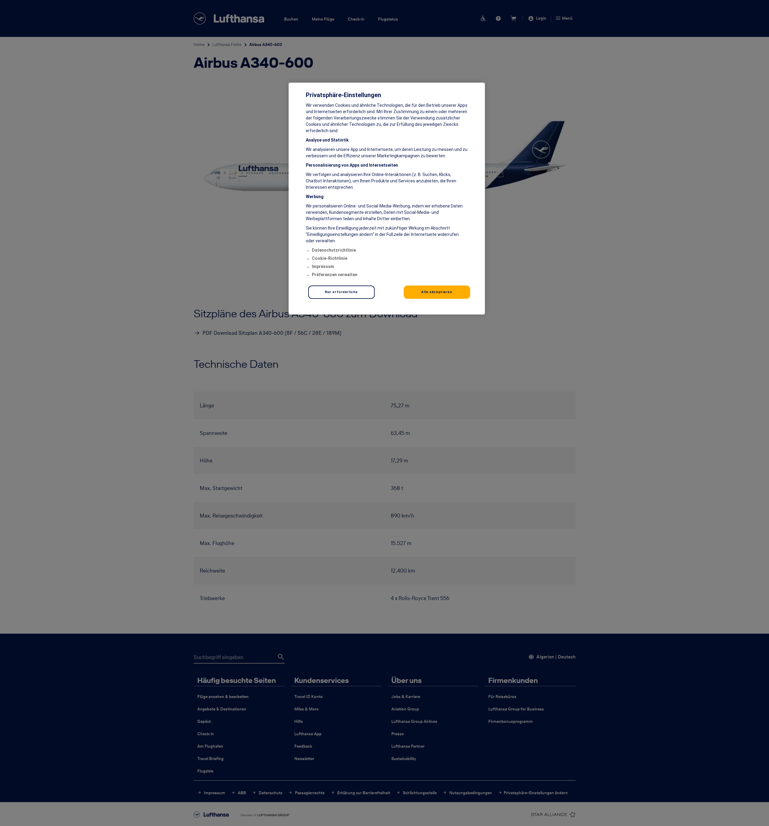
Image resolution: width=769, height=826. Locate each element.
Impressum (323, 266)
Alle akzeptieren (436, 292)
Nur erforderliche (341, 292)
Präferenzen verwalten (334, 274)
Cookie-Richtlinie (329, 258)
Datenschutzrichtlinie (334, 250)
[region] (387, 199)
